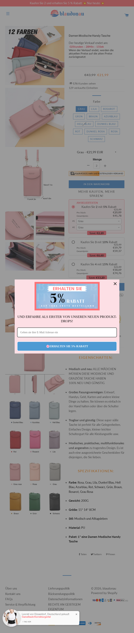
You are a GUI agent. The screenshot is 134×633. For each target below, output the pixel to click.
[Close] (115, 283)
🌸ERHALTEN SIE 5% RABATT (67, 346)
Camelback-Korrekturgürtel (36, 616)
